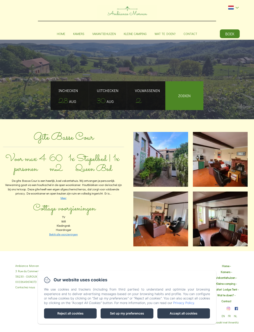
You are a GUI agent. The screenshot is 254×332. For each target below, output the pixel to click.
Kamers (78, 34)
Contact (190, 34)
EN (223, 316)
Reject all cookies (70, 313)
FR (229, 316)
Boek (229, 33)
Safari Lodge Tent (225, 289)
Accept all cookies (183, 313)
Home (61, 34)
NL (235, 316)
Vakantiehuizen (104, 34)
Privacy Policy (183, 303)
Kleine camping (135, 34)
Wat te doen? (165, 34)
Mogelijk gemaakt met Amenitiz (219, 322)
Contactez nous (25, 287)
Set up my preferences (127, 313)
